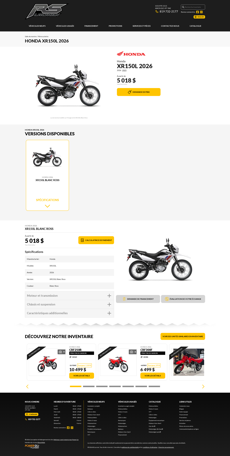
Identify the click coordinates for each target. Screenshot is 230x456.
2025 (124, 70)
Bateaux (90, 409)
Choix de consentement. (166, 447)
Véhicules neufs (37, 26)
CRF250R (75, 350)
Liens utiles (185, 402)
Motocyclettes (92, 417)
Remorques (91, 432)
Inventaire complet (94, 406)
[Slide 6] (141, 386)
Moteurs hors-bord (94, 415)
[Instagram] (201, 12)
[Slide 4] (115, 386)
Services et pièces (142, 26)
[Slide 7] (154, 386)
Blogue (181, 409)
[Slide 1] (75, 386)
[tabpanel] (67, 414)
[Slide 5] (128, 386)
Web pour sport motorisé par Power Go (66, 440)
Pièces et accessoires (186, 426)
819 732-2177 (169, 11)
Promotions (115, 26)
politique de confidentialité (130, 447)
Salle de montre (31, 36)
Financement (91, 26)
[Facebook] (197, 12)
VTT (89, 435)
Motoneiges (91, 426)
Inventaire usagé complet (126, 406)
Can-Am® (152, 426)
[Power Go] (52, 446)
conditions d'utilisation (150, 447)
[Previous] (27, 386)
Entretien (182, 423)
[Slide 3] (102, 386)
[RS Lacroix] (47, 11)
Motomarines (92, 423)
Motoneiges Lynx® (155, 432)
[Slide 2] (88, 386)
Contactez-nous (170, 26)
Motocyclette (43, 36)
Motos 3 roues (92, 420)
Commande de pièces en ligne (189, 429)
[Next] (202, 386)
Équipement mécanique (156, 420)
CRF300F (146, 350)
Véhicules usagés (65, 26)
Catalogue (195, 26)
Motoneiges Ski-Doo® (156, 429)
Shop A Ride (41, 442)
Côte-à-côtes (92, 412)
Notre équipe (183, 412)
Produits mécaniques (94, 429)
